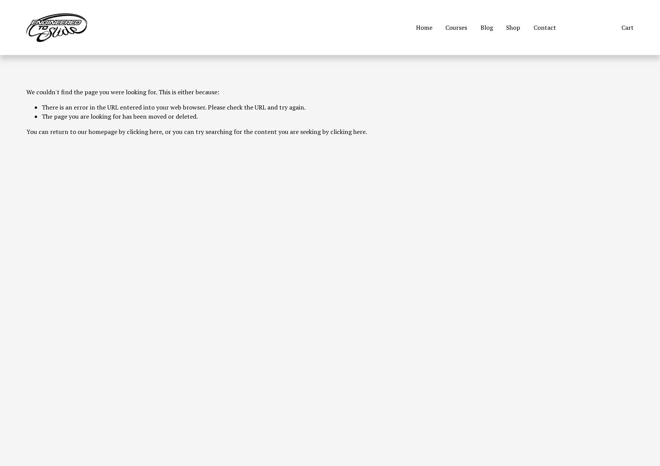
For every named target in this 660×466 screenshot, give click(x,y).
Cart (627, 27)
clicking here (144, 131)
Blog (486, 27)
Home (424, 27)
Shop (513, 27)
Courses (456, 27)
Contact (545, 27)
